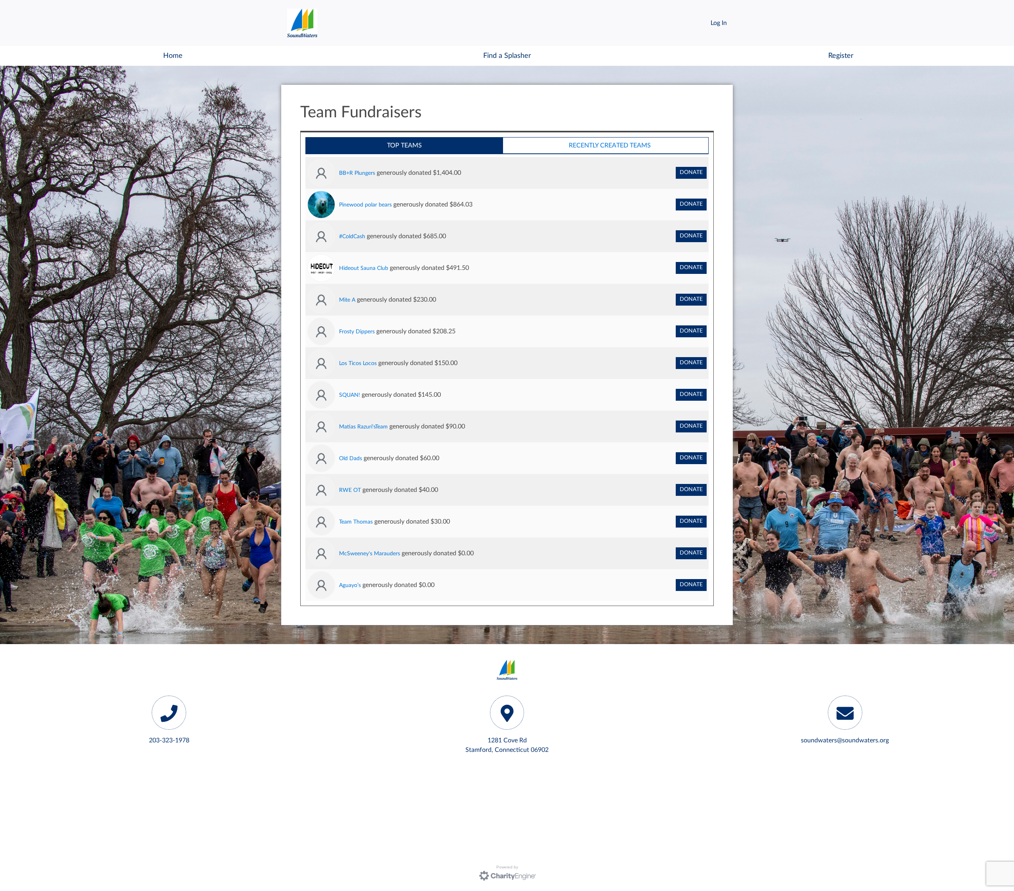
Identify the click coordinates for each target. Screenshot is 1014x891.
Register (841, 55)
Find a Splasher (507, 55)
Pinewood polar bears (365, 205)
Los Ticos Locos (358, 363)
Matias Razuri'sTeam (363, 427)
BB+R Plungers (357, 173)
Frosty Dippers (357, 332)
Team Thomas (356, 522)
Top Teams (404, 145)
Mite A (347, 300)
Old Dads (350, 458)
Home (173, 55)
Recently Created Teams (610, 145)
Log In (719, 23)
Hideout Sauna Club (363, 268)
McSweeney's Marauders (369, 553)
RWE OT (350, 490)
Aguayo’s (350, 585)
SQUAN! (349, 395)
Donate (691, 172)
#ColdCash (352, 236)
